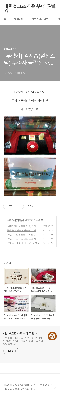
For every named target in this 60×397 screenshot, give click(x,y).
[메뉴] (53, 6)
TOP (53, 386)
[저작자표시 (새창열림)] (39, 206)
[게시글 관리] (20, 206)
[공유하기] (16, 206)
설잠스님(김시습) (15, 220)
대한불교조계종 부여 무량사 (30, 6)
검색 (46, 6)
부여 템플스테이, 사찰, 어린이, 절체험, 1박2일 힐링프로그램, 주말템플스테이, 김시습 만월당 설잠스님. (23, 341)
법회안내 (19, 18)
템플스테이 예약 (40, 18)
